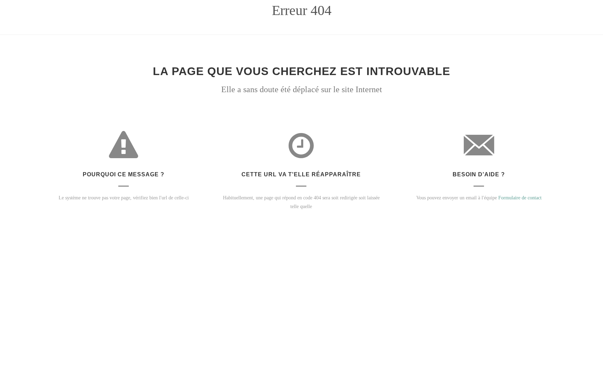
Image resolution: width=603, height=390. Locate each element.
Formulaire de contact (520, 197)
